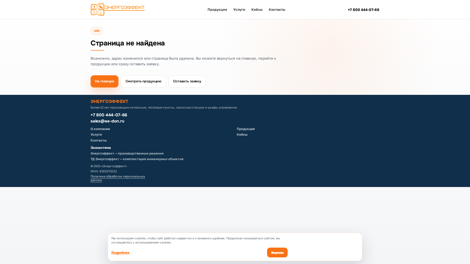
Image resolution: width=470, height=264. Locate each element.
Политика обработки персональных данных (118, 178)
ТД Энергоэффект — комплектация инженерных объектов (137, 159)
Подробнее (120, 252)
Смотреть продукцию (143, 81)
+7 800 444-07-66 (363, 9)
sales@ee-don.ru (107, 121)
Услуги (239, 9)
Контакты (277, 9)
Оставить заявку (187, 81)
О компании (100, 129)
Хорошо (277, 252)
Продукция (217, 9)
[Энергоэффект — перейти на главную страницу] (118, 9)
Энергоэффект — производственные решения (127, 153)
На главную (104, 81)
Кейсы (256, 9)
